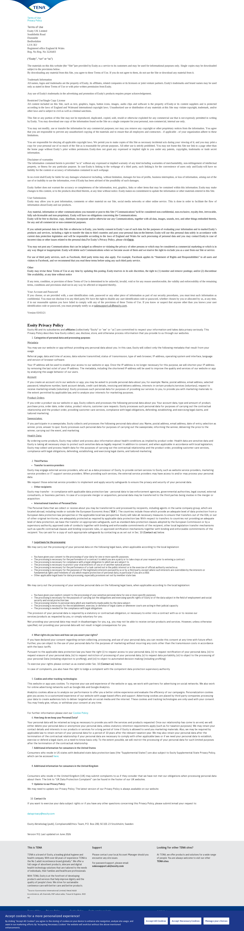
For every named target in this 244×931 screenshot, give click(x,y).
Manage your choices (216, 921)
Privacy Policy (34, 20)
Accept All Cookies (156, 921)
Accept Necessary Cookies (186, 921)
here (56, 756)
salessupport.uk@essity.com (108, 866)
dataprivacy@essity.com (41, 813)
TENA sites (163, 861)
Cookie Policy (80, 713)
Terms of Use (34, 18)
